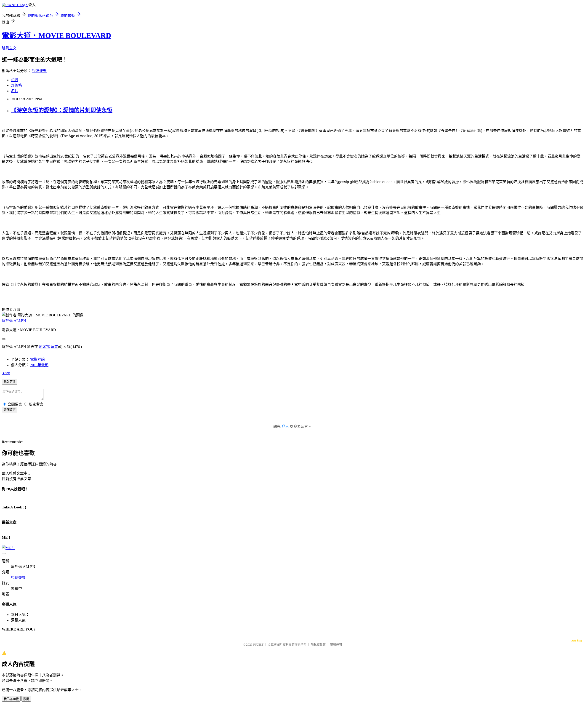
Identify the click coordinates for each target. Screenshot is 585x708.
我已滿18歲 (11, 699)
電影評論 (37, 359)
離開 (26, 699)
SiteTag (576, 640)
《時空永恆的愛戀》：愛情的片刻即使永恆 (61, 110)
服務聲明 (336, 644)
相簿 (14, 80)
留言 (54, 347)
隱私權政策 (318, 644)
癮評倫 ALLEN (14, 321)
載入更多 (10, 382)
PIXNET (258, 644)
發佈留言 (10, 409)
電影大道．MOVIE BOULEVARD (56, 35)
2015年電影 (39, 365)
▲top (6, 373)
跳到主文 (9, 48)
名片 (14, 91)
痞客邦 (44, 347)
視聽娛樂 (39, 71)
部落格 (16, 85)
